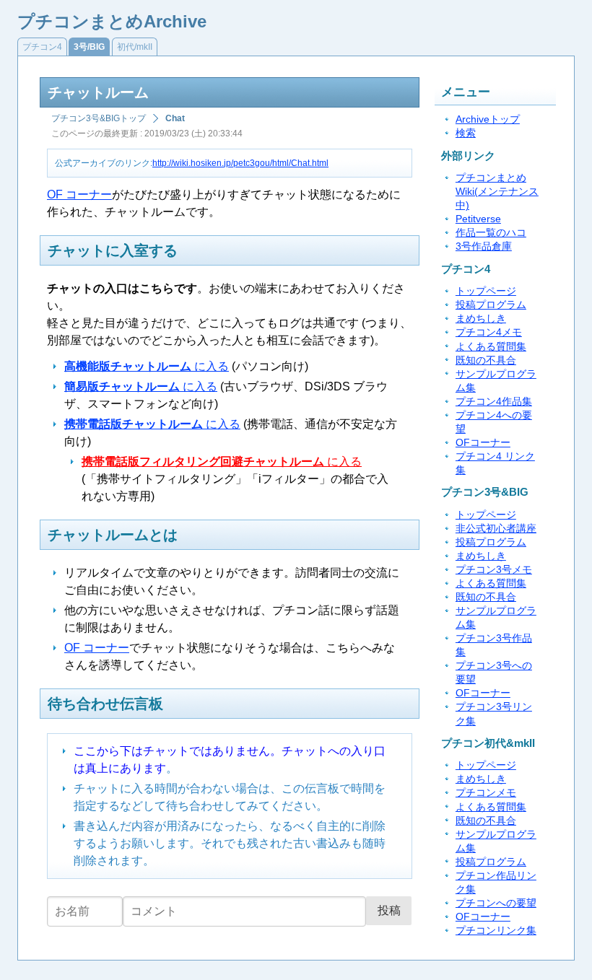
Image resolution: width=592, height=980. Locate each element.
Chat (175, 118)
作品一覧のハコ (491, 232)
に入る (146, 366)
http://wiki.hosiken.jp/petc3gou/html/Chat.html (240, 163)
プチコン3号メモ (494, 569)
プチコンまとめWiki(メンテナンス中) (497, 191)
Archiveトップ (488, 119)
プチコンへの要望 (496, 903)
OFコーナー (483, 442)
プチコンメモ (486, 792)
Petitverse (478, 219)
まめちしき (481, 318)
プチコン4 (42, 47)
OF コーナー (79, 194)
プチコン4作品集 (494, 401)
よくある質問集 (491, 346)
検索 (466, 133)
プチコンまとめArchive (111, 21)
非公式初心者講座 (496, 528)
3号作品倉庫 (484, 246)
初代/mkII (134, 47)
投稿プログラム (491, 304)
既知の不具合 (486, 360)
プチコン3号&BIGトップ (98, 118)
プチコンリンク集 (496, 930)
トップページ (486, 291)
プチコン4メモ (489, 332)
